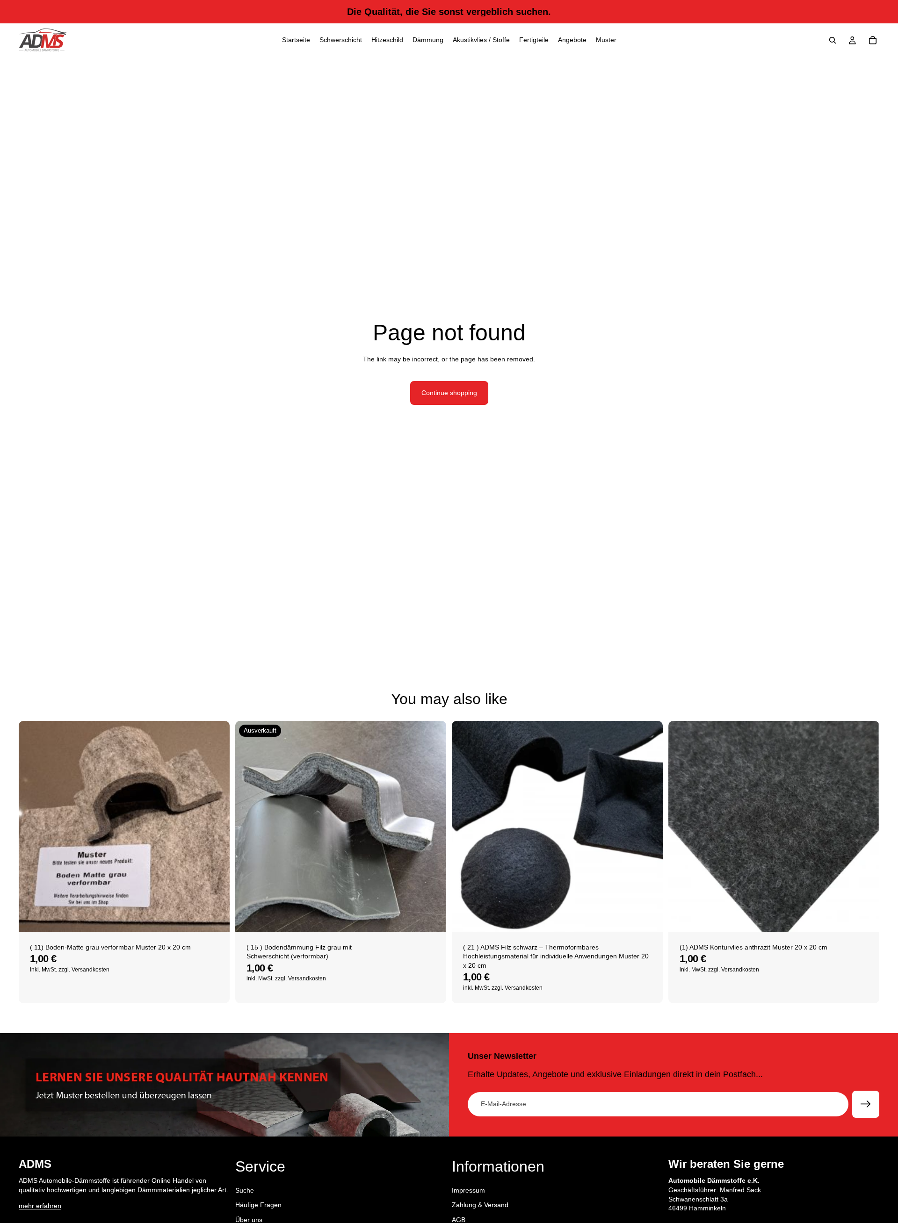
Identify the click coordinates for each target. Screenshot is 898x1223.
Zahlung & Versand (480, 1205)
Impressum (468, 1190)
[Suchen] (832, 40)
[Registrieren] (865, 1104)
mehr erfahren (40, 1205)
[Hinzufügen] (215, 917)
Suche (244, 1190)
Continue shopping (449, 392)
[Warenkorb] (872, 40)
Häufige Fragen (258, 1205)
